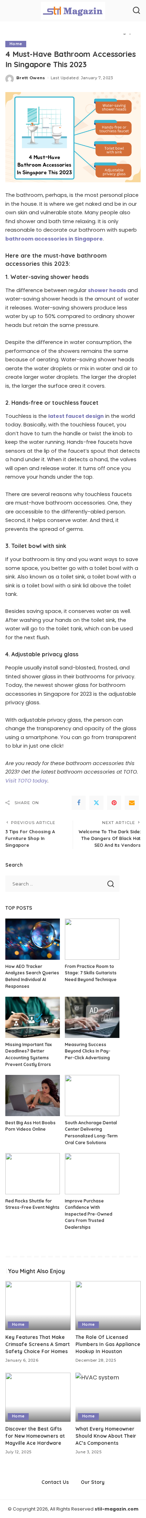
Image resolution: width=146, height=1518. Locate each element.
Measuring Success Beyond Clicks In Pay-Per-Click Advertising (88, 1051)
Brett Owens (30, 77)
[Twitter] (96, 803)
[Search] (136, 10)
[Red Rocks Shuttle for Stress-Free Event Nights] (32, 1173)
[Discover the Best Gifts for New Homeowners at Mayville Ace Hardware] (38, 1397)
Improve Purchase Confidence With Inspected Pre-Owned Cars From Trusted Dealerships (88, 1214)
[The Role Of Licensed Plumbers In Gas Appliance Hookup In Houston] (108, 1305)
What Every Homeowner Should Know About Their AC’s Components (105, 1436)
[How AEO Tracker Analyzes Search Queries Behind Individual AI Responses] (32, 939)
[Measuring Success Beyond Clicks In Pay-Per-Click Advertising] (92, 1017)
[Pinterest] (114, 803)
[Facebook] (79, 803)
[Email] (132, 803)
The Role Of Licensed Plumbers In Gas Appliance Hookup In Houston (107, 1344)
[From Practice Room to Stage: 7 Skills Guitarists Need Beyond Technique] (92, 939)
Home (16, 44)
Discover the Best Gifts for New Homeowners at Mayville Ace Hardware (35, 1436)
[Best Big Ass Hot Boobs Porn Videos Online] (32, 1095)
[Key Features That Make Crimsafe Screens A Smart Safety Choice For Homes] (38, 1305)
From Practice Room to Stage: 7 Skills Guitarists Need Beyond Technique (91, 973)
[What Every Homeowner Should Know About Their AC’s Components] (108, 1397)
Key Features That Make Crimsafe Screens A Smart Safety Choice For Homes (37, 1344)
